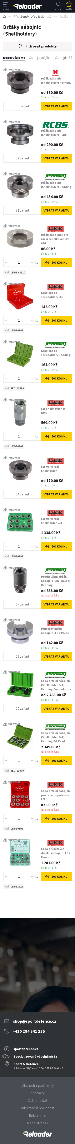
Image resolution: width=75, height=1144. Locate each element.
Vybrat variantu (56, 106)
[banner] (37, 1134)
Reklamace (37, 1115)
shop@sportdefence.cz (34, 1021)
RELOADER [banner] (27, 6)
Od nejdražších (65, 57)
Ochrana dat (37, 1100)
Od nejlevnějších (40, 57)
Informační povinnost (37, 1108)
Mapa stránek (37, 1123)
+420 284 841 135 (29, 1031)
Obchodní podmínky (37, 1085)
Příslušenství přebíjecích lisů (32, 16)
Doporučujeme (14, 57)
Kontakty (37, 1092)
